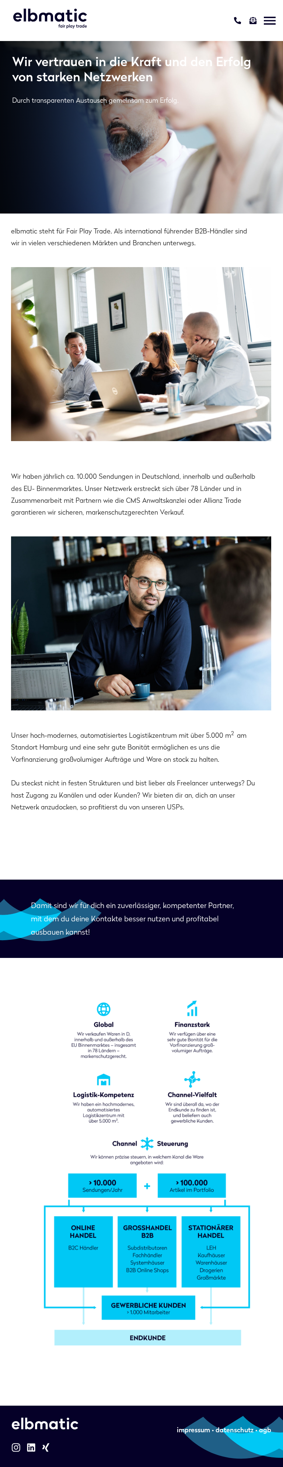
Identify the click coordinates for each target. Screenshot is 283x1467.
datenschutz (235, 1430)
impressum (193, 1430)
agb (264, 1430)
